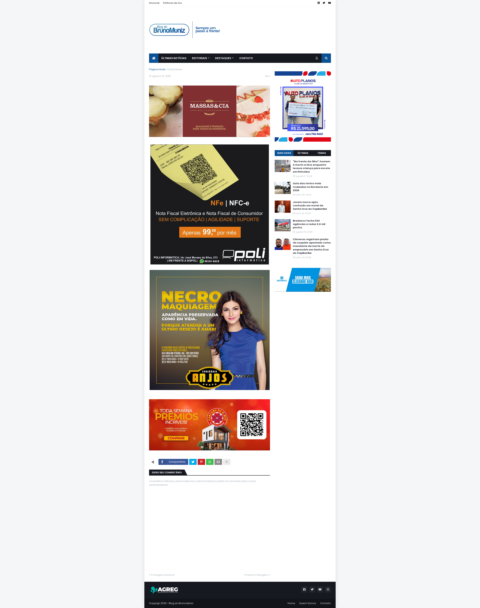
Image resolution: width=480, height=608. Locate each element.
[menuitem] (153, 58)
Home (291, 603)
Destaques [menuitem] (223, 58)
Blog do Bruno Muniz (181, 603)
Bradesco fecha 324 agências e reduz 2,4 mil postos (309, 224)
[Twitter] (193, 462)
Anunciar (154, 3)
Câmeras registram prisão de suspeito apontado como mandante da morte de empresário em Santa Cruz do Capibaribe (312, 246)
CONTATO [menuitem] (246, 58)
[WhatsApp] (210, 462)
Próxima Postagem (256, 575)
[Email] (218, 462)
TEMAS (321, 153)
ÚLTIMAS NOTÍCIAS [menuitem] (173, 58)
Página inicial (157, 69)
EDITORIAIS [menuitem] (199, 58)
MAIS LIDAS (284, 153)
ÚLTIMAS (303, 153)
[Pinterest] (201, 462)
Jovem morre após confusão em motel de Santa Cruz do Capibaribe (310, 206)
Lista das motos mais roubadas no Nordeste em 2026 (310, 187)
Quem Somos (307, 603)
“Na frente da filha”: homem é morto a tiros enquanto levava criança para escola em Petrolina (311, 167)
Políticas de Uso (172, 3)
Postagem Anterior (163, 575)
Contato (325, 603)
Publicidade (174, 69)
